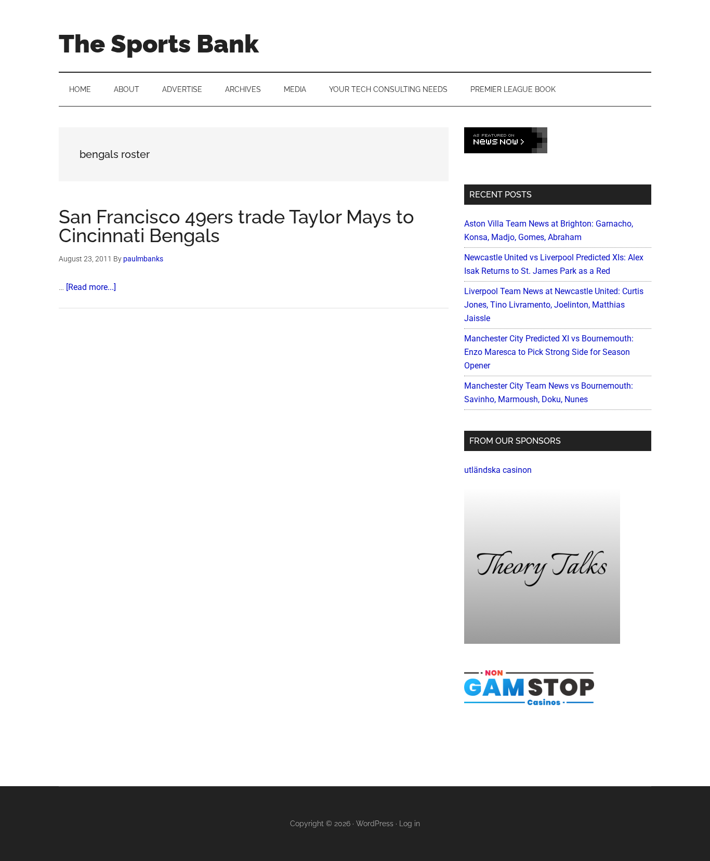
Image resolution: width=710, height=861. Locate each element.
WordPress (374, 823)
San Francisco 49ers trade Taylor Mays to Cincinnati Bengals (236, 226)
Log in (409, 823)
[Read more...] (91, 287)
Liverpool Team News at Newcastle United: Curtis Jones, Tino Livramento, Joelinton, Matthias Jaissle (553, 304)
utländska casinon (498, 470)
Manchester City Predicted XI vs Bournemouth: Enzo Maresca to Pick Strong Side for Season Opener (549, 352)
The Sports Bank (159, 43)
